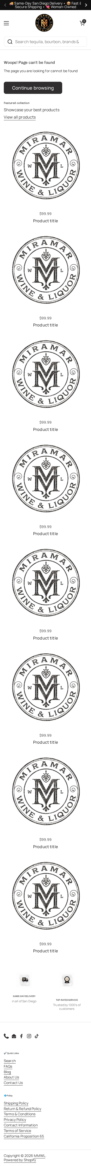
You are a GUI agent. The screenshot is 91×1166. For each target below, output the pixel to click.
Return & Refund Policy (22, 1108)
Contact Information (21, 1125)
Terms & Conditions (20, 1114)
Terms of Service (17, 1130)
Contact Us (13, 1082)
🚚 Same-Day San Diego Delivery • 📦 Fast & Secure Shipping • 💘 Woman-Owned (45, 5)
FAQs (8, 1066)
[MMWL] (44, 23)
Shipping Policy (16, 1103)
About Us (11, 1077)
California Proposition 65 (24, 1136)
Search (10, 1060)
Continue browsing (33, 88)
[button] (82, 23)
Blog (7, 1071)
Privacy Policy (15, 1119)
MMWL (39, 1155)
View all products (20, 117)
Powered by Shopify (20, 1159)
